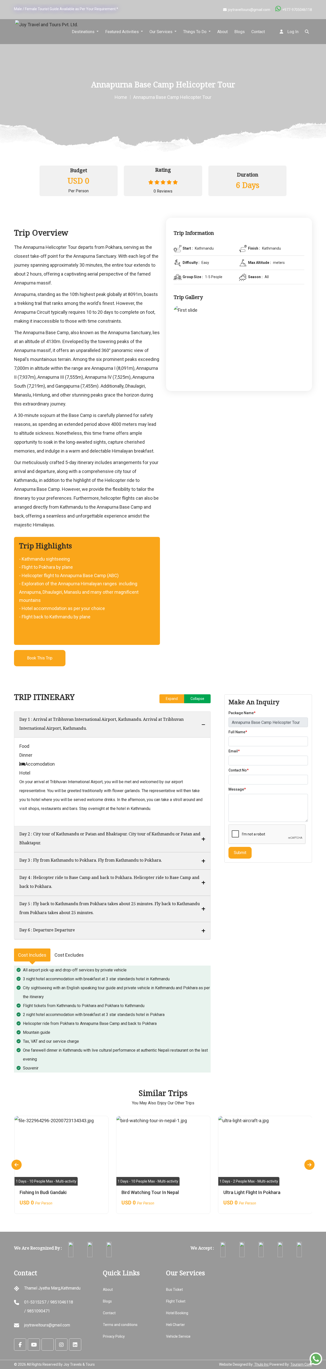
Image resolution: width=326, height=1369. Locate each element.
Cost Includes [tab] (32, 955)
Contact (258, 31)
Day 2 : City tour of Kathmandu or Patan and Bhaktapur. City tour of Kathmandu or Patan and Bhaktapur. (109, 839)
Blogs (239, 31)
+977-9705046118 (297, 10)
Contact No (238, 770)
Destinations (84, 31)
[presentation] (16, 1165)
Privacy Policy (114, 1336)
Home (121, 97)
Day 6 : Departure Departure (47, 930)
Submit (240, 852)
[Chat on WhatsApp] (315, 1358)
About (222, 31)
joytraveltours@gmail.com (249, 10)
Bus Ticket (174, 1289)
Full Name (237, 732)
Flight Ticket (175, 1301)
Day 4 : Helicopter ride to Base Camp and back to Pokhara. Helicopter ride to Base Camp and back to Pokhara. (109, 883)
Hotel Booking (177, 1313)
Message (237, 789)
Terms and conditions (120, 1325)
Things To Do (195, 31)
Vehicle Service (178, 1336)
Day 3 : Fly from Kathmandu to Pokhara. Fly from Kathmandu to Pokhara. (90, 861)
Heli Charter (175, 1325)
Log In (292, 31)
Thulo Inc (261, 1364)
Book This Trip (39, 658)
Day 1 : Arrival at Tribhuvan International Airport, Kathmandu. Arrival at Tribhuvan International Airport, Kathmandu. (101, 724)
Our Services (161, 31)
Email (234, 751)
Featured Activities (122, 31)
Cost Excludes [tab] (69, 955)
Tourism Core (301, 1364)
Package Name (241, 713)
